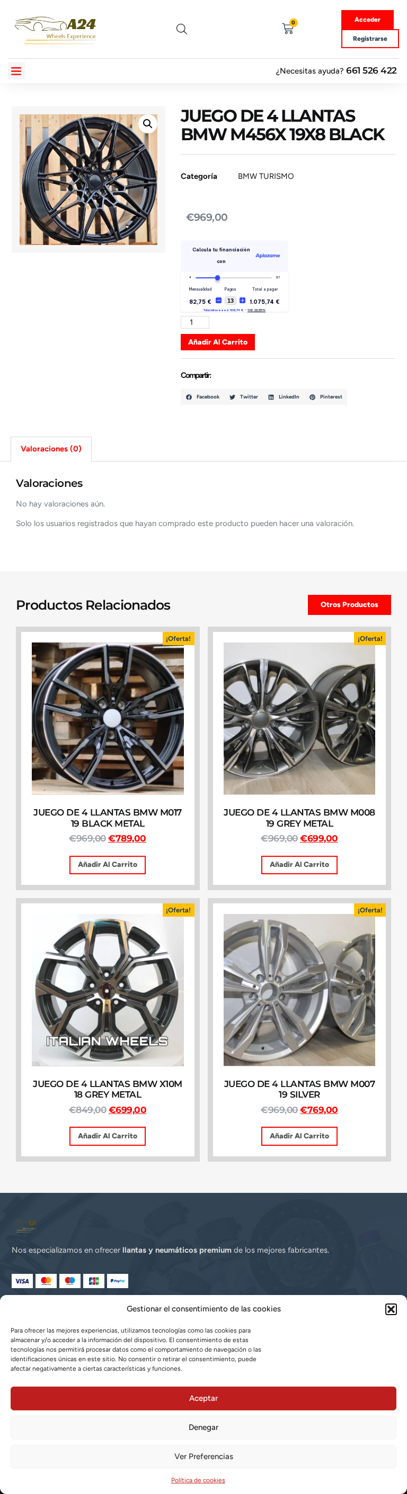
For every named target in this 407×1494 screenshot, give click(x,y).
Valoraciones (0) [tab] (51, 449)
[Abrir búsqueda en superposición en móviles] (181, 29)
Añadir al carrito (217, 342)
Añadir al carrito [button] (107, 864)
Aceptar (203, 1398)
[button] (391, 1309)
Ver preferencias (203, 1456)
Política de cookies (198, 1480)
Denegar (203, 1427)
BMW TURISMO (266, 176)
